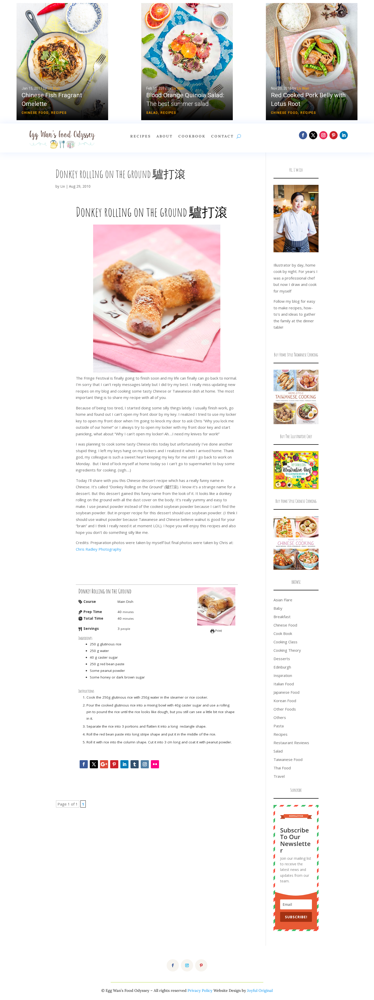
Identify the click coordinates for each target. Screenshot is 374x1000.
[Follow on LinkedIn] (344, 135)
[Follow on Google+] (104, 764)
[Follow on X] (313, 135)
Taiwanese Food (288, 759)
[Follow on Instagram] (323, 135)
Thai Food (282, 767)
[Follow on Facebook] (303, 135)
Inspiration (283, 675)
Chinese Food (35, 113)
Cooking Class (285, 641)
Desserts (282, 658)
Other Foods (285, 709)
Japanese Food (286, 692)
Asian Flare (283, 599)
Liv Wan (54, 88)
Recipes (59, 113)
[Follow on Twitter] (94, 764)
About (164, 136)
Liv (62, 186)
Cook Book (283, 633)
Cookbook (192, 136)
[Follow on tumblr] (135, 764)
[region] (187, 61)
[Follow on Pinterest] (333, 135)
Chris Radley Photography (98, 549)
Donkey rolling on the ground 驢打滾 (120, 174)
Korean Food (285, 700)
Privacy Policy (200, 990)
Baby (278, 608)
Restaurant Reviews (291, 742)
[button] (62, 61)
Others (280, 717)
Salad (152, 113)
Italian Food (284, 683)
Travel (279, 776)
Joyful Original (260, 990)
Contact (222, 136)
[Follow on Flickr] (155, 764)
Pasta (279, 725)
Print (218, 631)
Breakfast (282, 616)
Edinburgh (282, 667)
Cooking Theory (287, 650)
